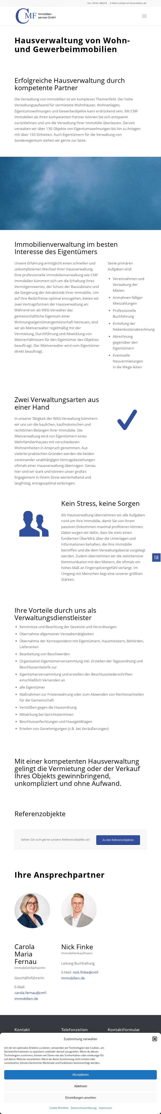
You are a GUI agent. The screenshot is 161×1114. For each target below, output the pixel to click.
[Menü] (144, 16)
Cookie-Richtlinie (59, 1108)
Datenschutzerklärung (84, 1108)
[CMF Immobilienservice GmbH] (35, 15)
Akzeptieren (80, 1074)
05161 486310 (99, 3)
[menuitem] (144, 16)
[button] (155, 1039)
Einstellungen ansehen (80, 1097)
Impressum (105, 1108)
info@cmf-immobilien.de (132, 3)
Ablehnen (80, 1086)
